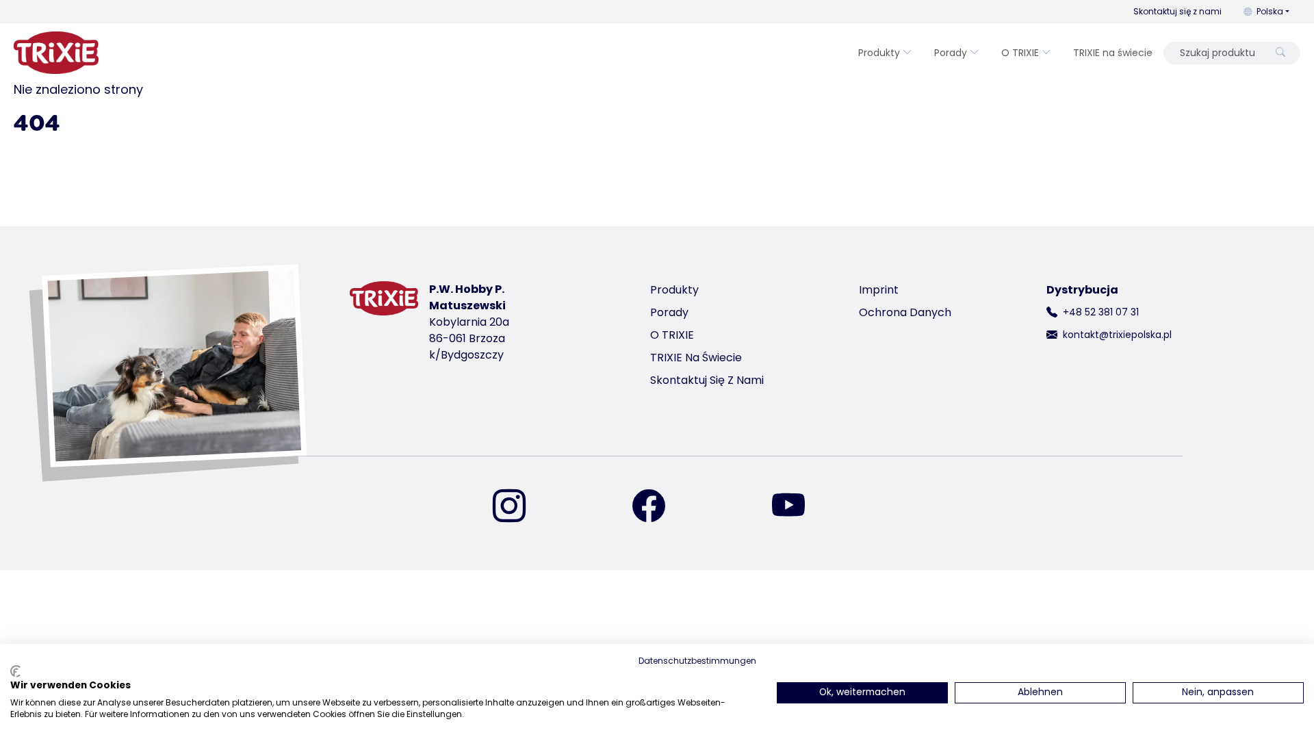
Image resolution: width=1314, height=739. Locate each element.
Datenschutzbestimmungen (697, 660)
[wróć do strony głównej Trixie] (56, 52)
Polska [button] (1270, 11)
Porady (950, 53)
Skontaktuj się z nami (1177, 11)
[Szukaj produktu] (1280, 53)
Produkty (879, 53)
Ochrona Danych (905, 312)
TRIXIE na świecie (1112, 53)
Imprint (879, 290)
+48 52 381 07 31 (1101, 312)
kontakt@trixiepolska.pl (1117, 334)
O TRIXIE (1020, 53)
